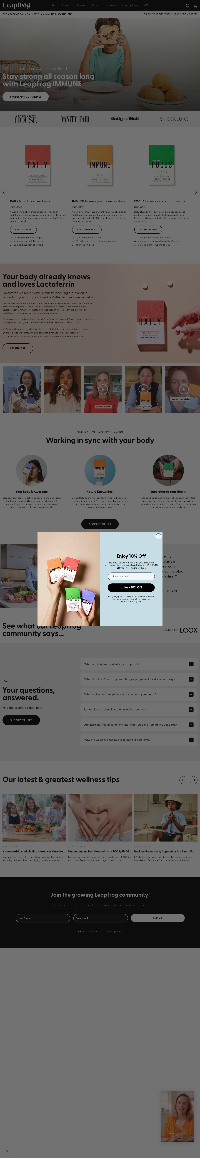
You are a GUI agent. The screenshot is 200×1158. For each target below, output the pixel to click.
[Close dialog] (158, 536)
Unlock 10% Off (131, 587)
